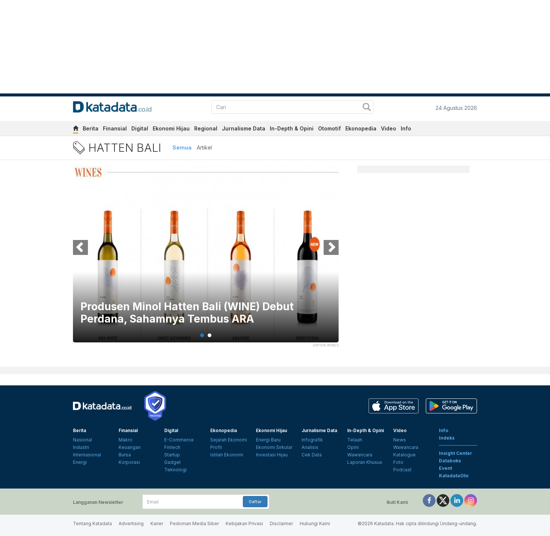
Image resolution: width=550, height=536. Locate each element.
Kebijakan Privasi (244, 523)
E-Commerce (179, 440)
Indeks (447, 438)
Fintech (172, 447)
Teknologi (175, 469)
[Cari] (366, 108)
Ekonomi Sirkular (274, 447)
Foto (398, 462)
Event (445, 468)
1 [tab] (202, 335)
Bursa (125, 455)
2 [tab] (209, 335)
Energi (80, 462)
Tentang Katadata (92, 523)
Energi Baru (268, 440)
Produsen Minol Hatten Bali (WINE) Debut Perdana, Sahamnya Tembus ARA (187, 313)
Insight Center (455, 453)
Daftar (255, 501)
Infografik (312, 440)
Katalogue (404, 455)
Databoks (450, 460)
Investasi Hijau (272, 455)
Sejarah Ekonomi (228, 440)
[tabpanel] (206, 259)
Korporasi (129, 462)
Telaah (354, 440)
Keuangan (130, 447)
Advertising (131, 523)
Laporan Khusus (364, 462)
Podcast (402, 469)
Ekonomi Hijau (171, 128)
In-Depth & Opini (292, 128)
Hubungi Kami (315, 523)
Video (388, 128)
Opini (353, 447)
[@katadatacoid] (470, 500)
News (399, 440)
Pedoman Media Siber (194, 523)
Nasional (82, 440)
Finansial (115, 128)
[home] (75, 129)
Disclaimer (281, 523)
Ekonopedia (360, 128)
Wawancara (359, 455)
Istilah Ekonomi (226, 455)
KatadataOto (453, 475)
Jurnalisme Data (243, 128)
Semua (182, 147)
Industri (81, 447)
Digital (139, 128)
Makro (125, 440)
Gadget (172, 462)
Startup (172, 455)
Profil (216, 447)
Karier (156, 523)
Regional (205, 128)
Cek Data (312, 455)
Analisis (310, 447)
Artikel (204, 147)
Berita (90, 128)
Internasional (87, 455)
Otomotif (329, 128)
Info (406, 128)
